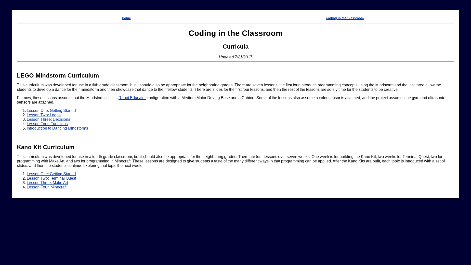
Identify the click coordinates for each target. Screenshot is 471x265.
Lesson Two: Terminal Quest (51, 178)
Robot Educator (132, 98)
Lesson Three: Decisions (48, 119)
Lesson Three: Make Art (47, 183)
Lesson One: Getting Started (51, 110)
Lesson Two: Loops (44, 115)
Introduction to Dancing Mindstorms (57, 128)
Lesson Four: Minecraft (46, 187)
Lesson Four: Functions (47, 124)
